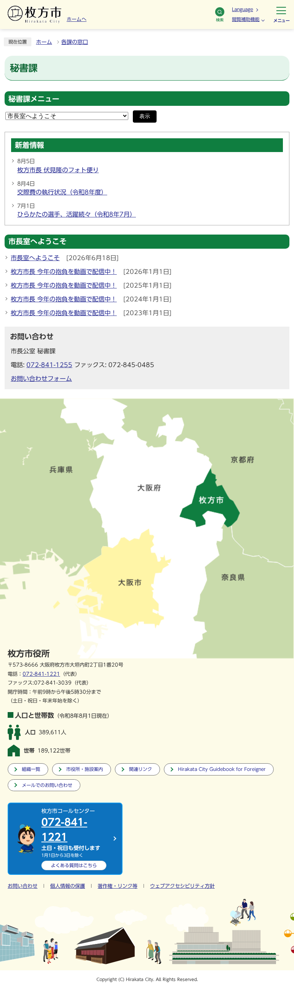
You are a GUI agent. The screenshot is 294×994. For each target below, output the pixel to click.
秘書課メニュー (33, 98)
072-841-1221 (41, 674)
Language (242, 9)
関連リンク (140, 769)
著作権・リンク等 (117, 886)
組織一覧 (31, 769)
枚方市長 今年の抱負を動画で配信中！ (64, 272)
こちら (74, 865)
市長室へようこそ (35, 258)
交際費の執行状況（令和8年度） (62, 192)
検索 (220, 20)
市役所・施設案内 (84, 769)
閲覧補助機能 (246, 19)
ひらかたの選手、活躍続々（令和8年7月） (76, 214)
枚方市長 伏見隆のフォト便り (58, 170)
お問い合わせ (23, 886)
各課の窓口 (74, 42)
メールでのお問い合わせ (47, 785)
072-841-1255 (49, 365)
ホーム (44, 42)
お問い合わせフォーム (41, 379)
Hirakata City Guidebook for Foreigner (222, 769)
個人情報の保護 (67, 886)
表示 (144, 116)
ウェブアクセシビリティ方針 (182, 886)
